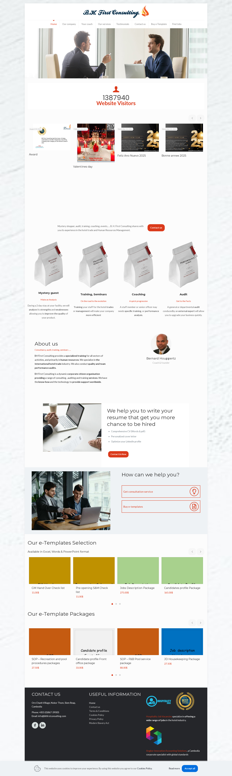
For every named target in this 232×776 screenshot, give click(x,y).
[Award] (51, 137)
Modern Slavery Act (99, 723)
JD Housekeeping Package (182, 659)
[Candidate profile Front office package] (94, 655)
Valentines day (83, 166)
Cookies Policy (96, 715)
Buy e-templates (133, 506)
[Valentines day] (96, 143)
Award (33, 154)
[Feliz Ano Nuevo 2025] (140, 138)
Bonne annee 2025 (174, 155)
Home (92, 703)
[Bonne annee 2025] (184, 138)
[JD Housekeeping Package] (182, 655)
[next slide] (200, 118)
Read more (174, 768)
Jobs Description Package (137, 588)
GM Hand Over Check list (48, 588)
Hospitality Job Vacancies (159, 716)
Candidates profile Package (182, 588)
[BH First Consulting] (116, 11)
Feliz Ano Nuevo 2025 (131, 155)
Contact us (94, 707)
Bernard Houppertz (161, 358)
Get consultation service (138, 491)
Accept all (190, 768)
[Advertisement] (116, 199)
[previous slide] (192, 118)
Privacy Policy (96, 719)
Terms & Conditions (99, 711)
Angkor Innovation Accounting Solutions (166, 750)
